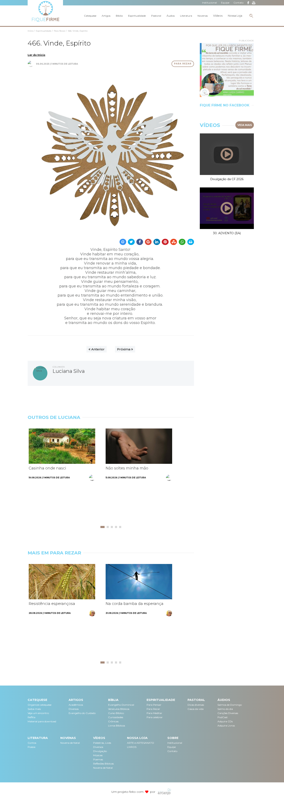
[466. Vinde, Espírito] (111, 152)
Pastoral (156, 15)
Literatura (186, 15)
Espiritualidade (137, 15)
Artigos (106, 15)
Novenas (203, 15)
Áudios (171, 15)
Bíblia (119, 15)
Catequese (90, 15)
